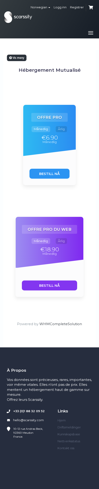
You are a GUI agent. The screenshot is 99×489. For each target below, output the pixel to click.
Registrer (77, 7)
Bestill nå (49, 173)
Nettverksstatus (69, 441)
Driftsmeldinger (69, 427)
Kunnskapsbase (69, 434)
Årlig (61, 129)
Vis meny (18, 58)
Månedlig (41, 129)
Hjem (62, 420)
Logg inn (60, 7)
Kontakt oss (66, 448)
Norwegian (39, 7)
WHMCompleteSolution (60, 324)
